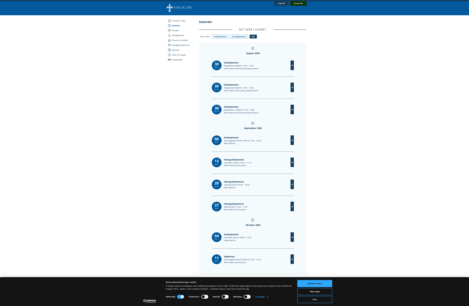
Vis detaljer (260, 297)
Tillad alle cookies (314, 283)
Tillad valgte (315, 292)
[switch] (204, 297)
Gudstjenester (220, 36)
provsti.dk (298, 3)
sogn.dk (281, 3)
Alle (253, 36)
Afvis (315, 299)
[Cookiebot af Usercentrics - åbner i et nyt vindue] (149, 301)
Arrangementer (239, 36)
